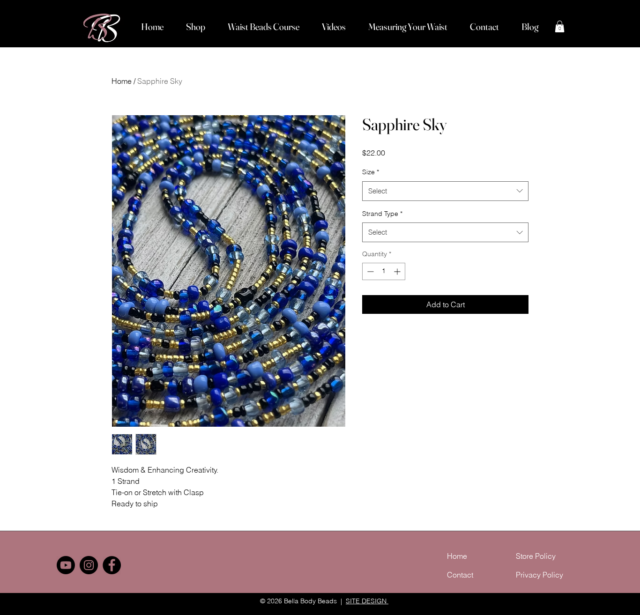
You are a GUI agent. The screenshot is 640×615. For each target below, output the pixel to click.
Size (370, 172)
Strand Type (382, 213)
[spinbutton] (383, 271)
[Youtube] (66, 565)
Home (122, 81)
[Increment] (398, 271)
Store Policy (536, 556)
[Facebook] (112, 565)
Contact (460, 574)
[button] (195, 26)
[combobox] (445, 191)
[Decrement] (369, 271)
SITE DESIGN (367, 601)
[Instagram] (89, 565)
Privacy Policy (539, 574)
